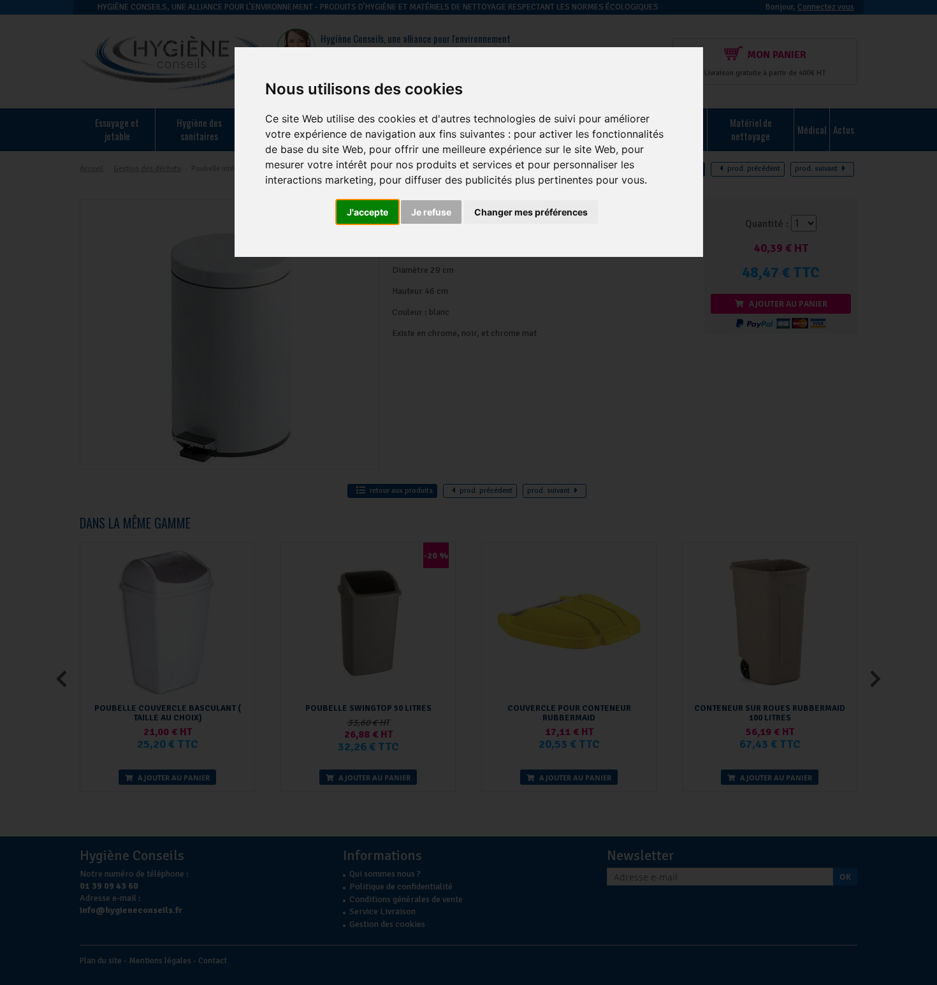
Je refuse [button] (431, 212)
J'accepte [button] (367, 212)
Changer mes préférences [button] (531, 212)
